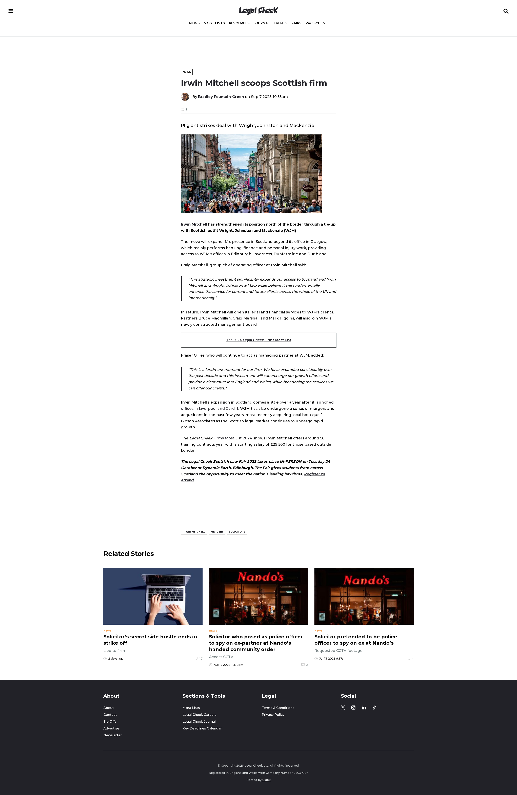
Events (281, 23)
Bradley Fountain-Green (221, 96)
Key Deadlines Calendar (202, 728)
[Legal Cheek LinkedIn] (364, 708)
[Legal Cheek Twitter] (343, 708)
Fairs (297, 23)
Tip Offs (110, 721)
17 (201, 658)
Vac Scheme (317, 23)
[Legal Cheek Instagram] (353, 708)
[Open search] (506, 10)
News (194, 23)
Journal (262, 23)
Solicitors (237, 531)
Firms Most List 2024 (232, 438)
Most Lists (214, 23)
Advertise (111, 728)
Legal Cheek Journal (199, 721)
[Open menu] (10, 10)
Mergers (217, 531)
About (108, 708)
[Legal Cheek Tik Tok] (374, 708)
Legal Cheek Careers (199, 715)
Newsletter (112, 735)
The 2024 (258, 340)
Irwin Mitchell (194, 224)
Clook (266, 780)
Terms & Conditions (278, 708)
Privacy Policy (273, 715)
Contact (110, 715)
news (107, 631)
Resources (239, 23)
